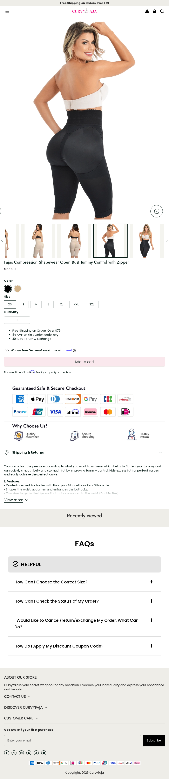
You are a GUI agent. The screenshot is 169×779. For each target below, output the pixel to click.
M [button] (36, 304)
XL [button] (61, 304)
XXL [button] (76, 304)
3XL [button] (91, 304)
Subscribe (154, 740)
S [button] (23, 304)
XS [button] (10, 304)
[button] (7, 11)
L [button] (48, 304)
